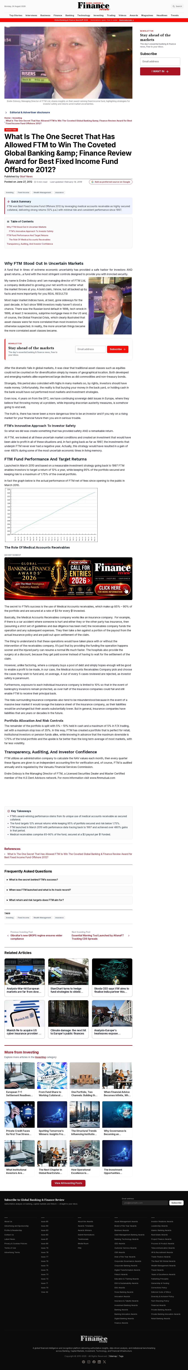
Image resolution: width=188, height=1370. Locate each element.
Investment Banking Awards (126, 1305)
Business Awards (122, 1230)
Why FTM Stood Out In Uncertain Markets (26, 227)
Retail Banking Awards (160, 1318)
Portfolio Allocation (19, 721)
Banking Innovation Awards (126, 1314)
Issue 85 (44, 1221)
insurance (59, 192)
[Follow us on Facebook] (94, 1361)
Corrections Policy (159, 1288)
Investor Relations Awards (162, 1221)
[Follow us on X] (104, 1361)
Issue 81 (44, 1239)
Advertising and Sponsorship (16, 1226)
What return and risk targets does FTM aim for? (36, 900)
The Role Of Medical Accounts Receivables (29, 240)
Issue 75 (44, 1266)
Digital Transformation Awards (127, 1270)
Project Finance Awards (161, 1239)
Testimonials (83, 1239)
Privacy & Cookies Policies (15, 1244)
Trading (111, 15)
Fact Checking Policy (160, 1301)
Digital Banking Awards (124, 1318)
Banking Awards (121, 1310)
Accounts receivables (80, 606)
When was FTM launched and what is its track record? (40, 890)
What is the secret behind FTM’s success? (33, 879)
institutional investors (17, 734)
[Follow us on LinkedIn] (99, 1361)
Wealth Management (42, 192)
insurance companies (90, 689)
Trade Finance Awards (161, 1257)
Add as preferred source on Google (112, 182)
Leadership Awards (159, 1226)
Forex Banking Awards (124, 1292)
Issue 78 (44, 1252)
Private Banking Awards (161, 1310)
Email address (128, 1199)
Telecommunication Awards (163, 1248)
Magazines (147, 15)
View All (44, 1292)
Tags (121, 1356)
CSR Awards (120, 1252)
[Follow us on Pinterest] (83, 1361)
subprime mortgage (50, 313)
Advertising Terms (12, 1252)
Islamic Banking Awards (161, 1230)
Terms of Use (10, 1248)
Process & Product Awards (162, 1244)
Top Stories (15, 15)
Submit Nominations (86, 1235)
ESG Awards (120, 1288)
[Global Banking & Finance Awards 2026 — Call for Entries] (68, 578)
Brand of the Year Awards (126, 1226)
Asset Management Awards (126, 1221)
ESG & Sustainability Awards (126, 1283)
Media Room (83, 1244)
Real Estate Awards (159, 1235)
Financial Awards (158, 1305)
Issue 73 (44, 1274)
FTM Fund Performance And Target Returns (27, 235)
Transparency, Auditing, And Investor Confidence (30, 244)
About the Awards (85, 1221)
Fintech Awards (121, 1274)
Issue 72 (44, 1279)
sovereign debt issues (88, 398)
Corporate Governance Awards (128, 1261)
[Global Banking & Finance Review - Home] (94, 6)
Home (7, 118)
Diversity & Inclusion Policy (162, 1296)
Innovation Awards (122, 1296)
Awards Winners (85, 1230)
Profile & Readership (13, 1230)
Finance (58, 15)
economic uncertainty (59, 269)
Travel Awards (157, 1270)
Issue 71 (44, 1283)
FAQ (79, 1248)
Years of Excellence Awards (163, 1274)
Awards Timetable (85, 1226)
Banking (70, 15)
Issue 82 (44, 1235)
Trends (175, 15)
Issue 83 (44, 1230)
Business (45, 15)
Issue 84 (44, 1226)
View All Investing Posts (68, 1183)
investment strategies (84, 392)
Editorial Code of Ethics (161, 1292)
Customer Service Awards (126, 1248)
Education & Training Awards (127, 1279)
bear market (22, 704)
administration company (38, 758)
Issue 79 (44, 1248)
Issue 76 (44, 1261)
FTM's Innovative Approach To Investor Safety (31, 231)
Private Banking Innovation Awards (165, 1314)
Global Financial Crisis (35, 317)
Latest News (9, 1239)
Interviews (31, 15)
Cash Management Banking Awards (130, 1235)
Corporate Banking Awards (126, 1266)
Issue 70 (44, 1288)
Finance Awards (121, 1323)
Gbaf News (26, 176)
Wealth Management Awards (163, 1266)
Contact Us (9, 1235)
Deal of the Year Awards (125, 1257)
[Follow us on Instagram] (88, 1361)
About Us (8, 1221)
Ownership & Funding (160, 1283)
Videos (122, 15)
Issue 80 (44, 1244)
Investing (99, 15)
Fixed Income (23, 192)
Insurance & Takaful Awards (126, 1301)
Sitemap (113, 1356)
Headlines (162, 15)
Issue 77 (44, 1257)
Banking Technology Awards (127, 1239)
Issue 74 (44, 1270)
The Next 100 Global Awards (163, 1261)
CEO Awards (120, 1244)
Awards (134, 15)
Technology (83, 15)
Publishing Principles (159, 1279)
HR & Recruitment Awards (162, 1252)
